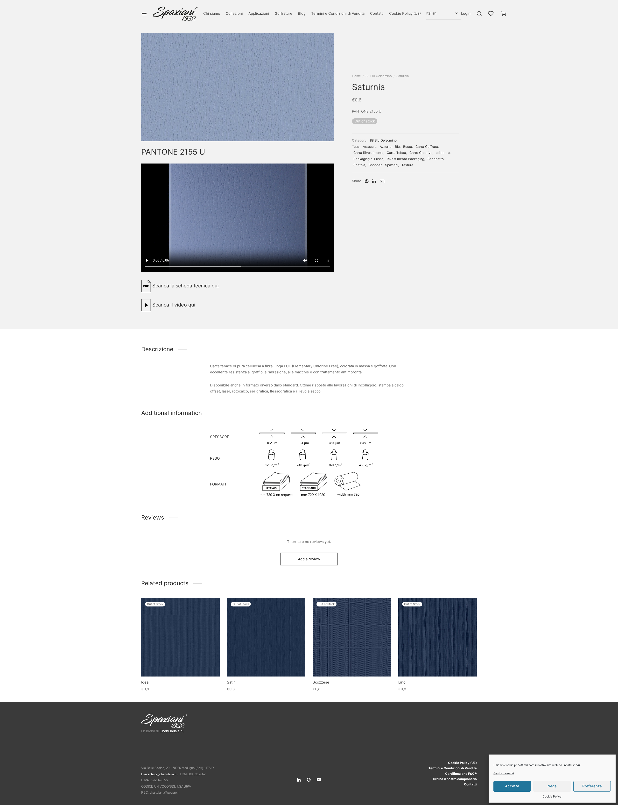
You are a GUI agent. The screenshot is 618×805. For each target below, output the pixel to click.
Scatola (359, 165)
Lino (402, 682)
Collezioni (234, 13)
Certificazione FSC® (461, 774)
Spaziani (391, 165)
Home (356, 76)
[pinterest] (308, 780)
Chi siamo (211, 13)
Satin (231, 682)
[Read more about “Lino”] (437, 665)
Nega (552, 786)
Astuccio (369, 147)
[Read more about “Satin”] (266, 665)
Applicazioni (258, 13)
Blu (397, 147)
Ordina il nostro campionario (455, 779)
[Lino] (437, 637)
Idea (144, 682)
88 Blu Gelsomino (378, 76)
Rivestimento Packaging (405, 159)
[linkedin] (298, 780)
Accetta (512, 786)
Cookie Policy (552, 796)
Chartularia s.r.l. (172, 731)
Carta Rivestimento (368, 153)
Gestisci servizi (503, 773)
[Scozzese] (352, 637)
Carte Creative (420, 153)
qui (215, 286)
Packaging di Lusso (368, 159)
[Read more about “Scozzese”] (351, 665)
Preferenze (592, 786)
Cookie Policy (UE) (405, 13)
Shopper (375, 165)
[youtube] (319, 780)
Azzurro (386, 147)
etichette (443, 153)
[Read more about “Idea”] (180, 665)
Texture (407, 165)
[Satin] (266, 637)
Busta (407, 147)
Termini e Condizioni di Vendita (338, 13)
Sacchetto (436, 159)
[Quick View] (191, 665)
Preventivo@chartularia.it (158, 774)
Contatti (377, 13)
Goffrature (283, 13)
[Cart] (503, 13)
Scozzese (321, 682)
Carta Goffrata (426, 147)
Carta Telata (396, 153)
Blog (302, 13)
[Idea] (180, 637)
